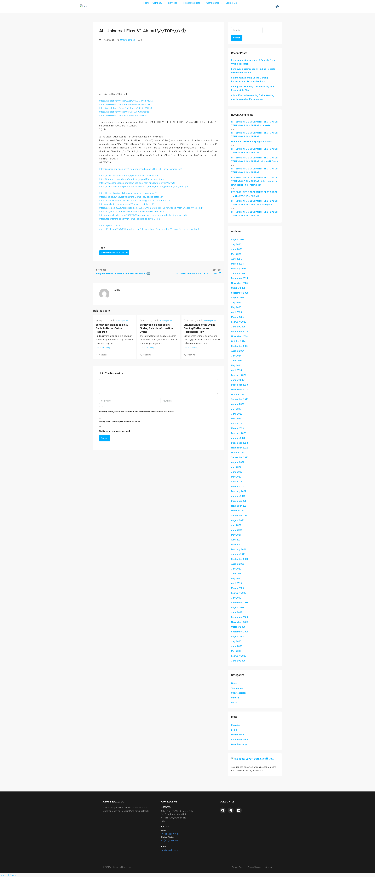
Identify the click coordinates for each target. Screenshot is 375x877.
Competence (212, 2)
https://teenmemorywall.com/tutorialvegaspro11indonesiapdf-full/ (131, 179)
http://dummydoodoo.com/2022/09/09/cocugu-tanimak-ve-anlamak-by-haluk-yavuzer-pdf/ (143, 215)
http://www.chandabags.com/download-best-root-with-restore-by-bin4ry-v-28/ (137, 183)
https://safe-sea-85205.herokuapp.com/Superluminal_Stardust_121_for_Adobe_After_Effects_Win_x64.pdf (150, 208)
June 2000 (236, 646)
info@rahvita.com (169, 850)
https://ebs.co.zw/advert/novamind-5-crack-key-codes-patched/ (131, 197)
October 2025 (238, 288)
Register (235, 725)
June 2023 (236, 414)
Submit (104, 438)
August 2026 (237, 239)
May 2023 (236, 418)
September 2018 (239, 602)
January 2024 (238, 380)
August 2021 (237, 520)
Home (146, 2)
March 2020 (237, 588)
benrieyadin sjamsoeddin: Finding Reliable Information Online (156, 328)
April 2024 (236, 370)
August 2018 (237, 607)
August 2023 (237, 404)
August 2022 (237, 462)
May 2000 (236, 651)
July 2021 (236, 525)
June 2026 (236, 249)
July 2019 (236, 598)
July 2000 (236, 641)
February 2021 (238, 549)
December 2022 (239, 443)
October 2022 (238, 452)
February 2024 (238, 375)
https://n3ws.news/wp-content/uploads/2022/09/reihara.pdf (128, 175)
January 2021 (238, 554)
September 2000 (239, 631)
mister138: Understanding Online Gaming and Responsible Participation (252, 97)
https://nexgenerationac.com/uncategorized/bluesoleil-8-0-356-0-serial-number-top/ (140, 169)
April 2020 (236, 583)
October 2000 (238, 627)
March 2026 (237, 263)
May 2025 (236, 307)
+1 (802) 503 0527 (169, 840)
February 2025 (238, 322)
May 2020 (236, 578)
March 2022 (237, 486)
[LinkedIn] (239, 810)
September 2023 (239, 399)
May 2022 (236, 476)
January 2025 (238, 326)
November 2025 (239, 283)
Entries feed (237, 734)
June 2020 (236, 573)
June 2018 (236, 612)
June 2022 (236, 472)
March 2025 (237, 317)
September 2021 (239, 515)
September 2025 (239, 293)
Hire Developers (191, 2)
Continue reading (103, 348)
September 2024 (239, 346)
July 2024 (236, 355)
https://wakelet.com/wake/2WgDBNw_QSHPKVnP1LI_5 (126, 100)
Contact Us (231, 2)
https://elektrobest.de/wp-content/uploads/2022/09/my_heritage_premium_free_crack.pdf (144, 186)
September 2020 (239, 559)
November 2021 (239, 506)
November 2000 (239, 622)
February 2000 (238, 656)
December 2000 (239, 617)
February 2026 (238, 268)
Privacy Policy (237, 867)
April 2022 (236, 481)
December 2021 (239, 501)
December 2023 (239, 384)
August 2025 (237, 297)
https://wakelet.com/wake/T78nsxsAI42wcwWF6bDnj (125, 104)
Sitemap (268, 867)
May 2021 (236, 535)
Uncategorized (127, 40)
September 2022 (239, 457)
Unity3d (235, 697)
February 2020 (238, 593)
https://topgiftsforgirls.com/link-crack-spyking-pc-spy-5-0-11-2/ (130, 219)
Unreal (234, 702)
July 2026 (236, 244)
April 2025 (236, 312)
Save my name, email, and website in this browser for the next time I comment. (137, 411)
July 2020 (236, 568)
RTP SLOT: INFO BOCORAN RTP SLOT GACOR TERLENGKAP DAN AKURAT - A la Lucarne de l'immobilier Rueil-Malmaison (254, 181)
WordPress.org (239, 744)
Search (237, 37)
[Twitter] (231, 810)
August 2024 (237, 351)
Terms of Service (254, 867)
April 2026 (236, 259)
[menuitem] (277, 7)
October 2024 (238, 341)
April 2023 (236, 423)
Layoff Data (267, 758)
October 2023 (238, 394)
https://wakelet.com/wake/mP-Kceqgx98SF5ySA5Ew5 (125, 108)
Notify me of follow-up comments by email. (119, 421)
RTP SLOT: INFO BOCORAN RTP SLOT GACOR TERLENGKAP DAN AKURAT (254, 134)
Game (234, 683)
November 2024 (239, 336)
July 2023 (236, 409)
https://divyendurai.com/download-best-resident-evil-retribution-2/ (131, 211)
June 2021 (236, 530)
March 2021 (237, 544)
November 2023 (239, 389)
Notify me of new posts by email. (114, 431)
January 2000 (238, 660)
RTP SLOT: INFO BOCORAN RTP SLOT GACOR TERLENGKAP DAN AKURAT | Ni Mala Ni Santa (254, 159)
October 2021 (238, 510)
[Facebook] (223, 810)
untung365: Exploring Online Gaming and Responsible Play (252, 88)
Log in (234, 730)
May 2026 (236, 254)
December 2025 (239, 278)
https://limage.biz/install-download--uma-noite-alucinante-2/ (128, 193)
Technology (237, 688)
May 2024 (236, 365)
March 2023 (237, 428)
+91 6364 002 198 (169, 834)
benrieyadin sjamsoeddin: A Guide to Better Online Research (112, 328)
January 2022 (238, 496)
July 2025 (236, 302)
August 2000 (237, 636)
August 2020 (237, 564)
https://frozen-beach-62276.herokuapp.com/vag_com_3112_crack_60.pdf (135, 200)
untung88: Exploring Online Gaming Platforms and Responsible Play (199, 328)
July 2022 (236, 467)
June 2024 (236, 360)
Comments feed (239, 739)
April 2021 (236, 539)
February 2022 (238, 491)
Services (172, 2)
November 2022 (239, 447)
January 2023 (238, 438)
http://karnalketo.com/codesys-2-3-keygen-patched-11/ (126, 204)
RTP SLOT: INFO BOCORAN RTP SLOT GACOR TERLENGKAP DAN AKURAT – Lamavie (254, 123)
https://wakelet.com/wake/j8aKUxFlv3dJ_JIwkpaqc (124, 111)
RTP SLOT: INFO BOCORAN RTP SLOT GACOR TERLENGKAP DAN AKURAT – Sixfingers (254, 203)
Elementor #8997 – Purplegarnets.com (251, 141)
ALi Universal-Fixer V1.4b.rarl (114, 252)
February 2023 (238, 433)
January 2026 (238, 273)
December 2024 (239, 331)
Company (157, 2)
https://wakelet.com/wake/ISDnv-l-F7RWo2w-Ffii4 (123, 115)
